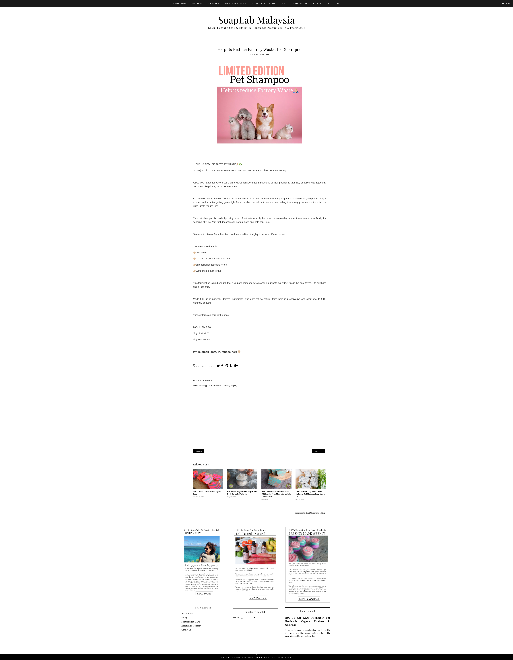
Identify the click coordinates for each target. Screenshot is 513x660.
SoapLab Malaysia (256, 19)
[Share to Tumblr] (231, 366)
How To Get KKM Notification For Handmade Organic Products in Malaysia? (307, 621)
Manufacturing (235, 3)
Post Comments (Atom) (316, 513)
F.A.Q (284, 3)
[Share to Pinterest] (227, 366)
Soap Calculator (264, 3)
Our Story (300, 3)
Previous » (318, 451)
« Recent (198, 451)
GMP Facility (202, 366)
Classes (214, 3)
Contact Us (321, 3)
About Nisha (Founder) (191, 626)
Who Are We (187, 613)
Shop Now (179, 3)
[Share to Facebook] (222, 366)
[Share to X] (218, 366)
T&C (337, 3)
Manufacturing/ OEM (190, 622)
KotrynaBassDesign (282, 657)
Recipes (197, 3)
